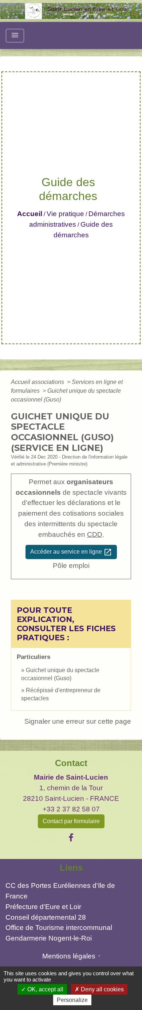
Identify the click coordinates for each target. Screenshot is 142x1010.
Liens (71, 868)
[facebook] (71, 837)
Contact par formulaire (71, 821)
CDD (94, 534)
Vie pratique (65, 214)
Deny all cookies (101, 989)
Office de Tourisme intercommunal (58, 927)
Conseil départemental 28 (45, 917)
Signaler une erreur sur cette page (77, 721)
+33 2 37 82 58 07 (71, 809)
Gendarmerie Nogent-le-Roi (48, 938)
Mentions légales (68, 956)
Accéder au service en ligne (71, 552)
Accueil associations (38, 382)
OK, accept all (44, 989)
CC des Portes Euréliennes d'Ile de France (60, 891)
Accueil (29, 214)
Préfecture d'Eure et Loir (43, 907)
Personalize (72, 1000)
